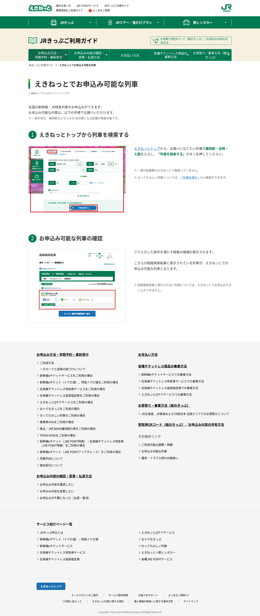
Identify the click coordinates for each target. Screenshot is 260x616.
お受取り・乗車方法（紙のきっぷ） (164, 405)
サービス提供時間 (118, 595)
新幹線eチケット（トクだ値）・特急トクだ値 (69, 539)
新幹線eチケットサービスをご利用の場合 (66, 375)
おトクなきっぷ (151, 539)
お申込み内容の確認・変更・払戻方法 (64, 476)
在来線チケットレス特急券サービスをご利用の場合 (72, 389)
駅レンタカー (203, 22)
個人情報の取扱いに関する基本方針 (153, 601)
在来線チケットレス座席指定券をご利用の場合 (70, 395)
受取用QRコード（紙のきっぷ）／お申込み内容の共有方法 (181, 424)
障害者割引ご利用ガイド (69, 10)
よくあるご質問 (101, 10)
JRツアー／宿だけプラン (133, 22)
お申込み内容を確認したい (57, 484)
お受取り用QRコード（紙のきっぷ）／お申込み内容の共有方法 (194, 40)
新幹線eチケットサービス (56, 546)
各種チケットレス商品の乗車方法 (162, 366)
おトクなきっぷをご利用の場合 (60, 409)
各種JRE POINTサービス (156, 559)
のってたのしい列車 (154, 546)
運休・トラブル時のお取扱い (159, 458)
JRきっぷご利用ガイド (116, 5)
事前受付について (51, 465)
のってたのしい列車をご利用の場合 (62, 415)
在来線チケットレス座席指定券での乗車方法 (169, 388)
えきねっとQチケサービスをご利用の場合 (66, 402)
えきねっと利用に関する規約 (108, 601)
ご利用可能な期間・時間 (157, 445)
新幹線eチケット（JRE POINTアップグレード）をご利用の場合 (80, 452)
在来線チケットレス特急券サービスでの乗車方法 (172, 381)
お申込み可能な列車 (154, 451)
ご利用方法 (47, 363)
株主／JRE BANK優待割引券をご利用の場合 (68, 429)
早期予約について (51, 458)
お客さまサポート (148, 595)
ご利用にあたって (72, 601)
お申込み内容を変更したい (57, 491)
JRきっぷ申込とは (51, 532)
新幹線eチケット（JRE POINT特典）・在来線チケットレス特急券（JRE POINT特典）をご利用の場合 (82, 443)
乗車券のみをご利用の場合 (57, 422)
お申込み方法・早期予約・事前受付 (63, 354)
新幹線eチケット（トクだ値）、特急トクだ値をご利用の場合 (79, 382)
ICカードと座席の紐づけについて (64, 369)
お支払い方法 (130, 55)
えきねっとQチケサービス (158, 532)
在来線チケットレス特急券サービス (62, 552)
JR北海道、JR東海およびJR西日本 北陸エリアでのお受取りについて (185, 414)
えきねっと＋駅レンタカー (158, 552)
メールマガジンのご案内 (84, 595)
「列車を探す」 (190, 177)
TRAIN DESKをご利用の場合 (58, 435)
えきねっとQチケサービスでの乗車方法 (166, 394)
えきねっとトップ (147, 148)
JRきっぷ (67, 22)
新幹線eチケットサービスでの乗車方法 (166, 374)
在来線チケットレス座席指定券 (60, 559)
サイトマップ (190, 601)
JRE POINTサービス (87, 5)
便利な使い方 (63, 5)
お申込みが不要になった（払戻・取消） (65, 498)
